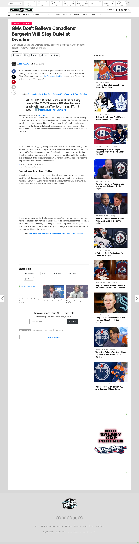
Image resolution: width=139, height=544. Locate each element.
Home (18, 14)
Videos (76, 14)
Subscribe (72, 321)
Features (45, 14)
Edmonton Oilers (101, 216)
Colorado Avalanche (102, 283)
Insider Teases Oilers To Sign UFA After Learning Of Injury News (109, 388)
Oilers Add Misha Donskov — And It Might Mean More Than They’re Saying (109, 220)
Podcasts (67, 14)
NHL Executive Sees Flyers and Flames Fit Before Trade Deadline (56, 233)
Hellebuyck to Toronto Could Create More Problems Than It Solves (110, 118)
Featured (98, 82)
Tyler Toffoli (59, 330)
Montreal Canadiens (102, 147)
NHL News (26, 14)
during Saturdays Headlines (52, 76)
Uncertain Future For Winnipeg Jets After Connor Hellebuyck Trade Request (110, 186)
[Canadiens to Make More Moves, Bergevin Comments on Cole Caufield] (30, 291)
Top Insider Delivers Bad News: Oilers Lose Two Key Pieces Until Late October (110, 354)
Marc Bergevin (37, 330)
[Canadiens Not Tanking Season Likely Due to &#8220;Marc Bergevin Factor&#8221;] (77, 291)
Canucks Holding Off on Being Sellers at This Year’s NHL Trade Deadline (57, 94)
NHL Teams (56, 14)
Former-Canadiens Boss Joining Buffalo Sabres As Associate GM (52, 300)
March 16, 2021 (43, 115)
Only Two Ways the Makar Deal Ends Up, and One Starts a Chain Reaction (110, 286)
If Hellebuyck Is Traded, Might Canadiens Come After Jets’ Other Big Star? (109, 151)
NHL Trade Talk (24, 64)
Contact (85, 14)
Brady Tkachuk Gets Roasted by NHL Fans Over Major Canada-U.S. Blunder (110, 320)
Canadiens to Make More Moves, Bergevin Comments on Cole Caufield (29, 301)
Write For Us (97, 14)
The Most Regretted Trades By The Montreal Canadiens (109, 86)
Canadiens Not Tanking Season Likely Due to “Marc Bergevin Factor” (75, 301)
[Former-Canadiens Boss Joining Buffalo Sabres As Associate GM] (53, 291)
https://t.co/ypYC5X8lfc (52, 110)
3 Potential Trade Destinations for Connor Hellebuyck (109, 254)
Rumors (36, 14)
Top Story (48, 330)
